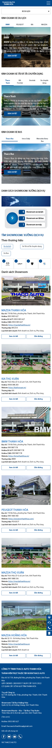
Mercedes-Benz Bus (42, 140)
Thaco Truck (7, 82)
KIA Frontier (20, 82)
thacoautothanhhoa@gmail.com (19, 726)
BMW (8, 25)
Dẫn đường (38, 336)
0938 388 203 (13, 385)
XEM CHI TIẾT (12, 55)
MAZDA (44, 25)
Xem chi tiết (13, 336)
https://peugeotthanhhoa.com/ (21, 519)
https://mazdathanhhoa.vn (19, 644)
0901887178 (13, 448)
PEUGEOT (20, 25)
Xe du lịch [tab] (7, 246)
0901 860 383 (13, 516)
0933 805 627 (13, 316)
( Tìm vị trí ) (6, 717)
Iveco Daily (26, 139)
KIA (32, 25)
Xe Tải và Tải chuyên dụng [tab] (32, 246)
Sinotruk (32, 80)
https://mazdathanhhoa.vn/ (19, 325)
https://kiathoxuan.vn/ (17, 388)
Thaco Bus (10, 139)
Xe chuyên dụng (44, 82)
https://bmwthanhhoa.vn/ (18, 456)
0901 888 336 (13, 579)
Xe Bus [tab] (6, 253)
